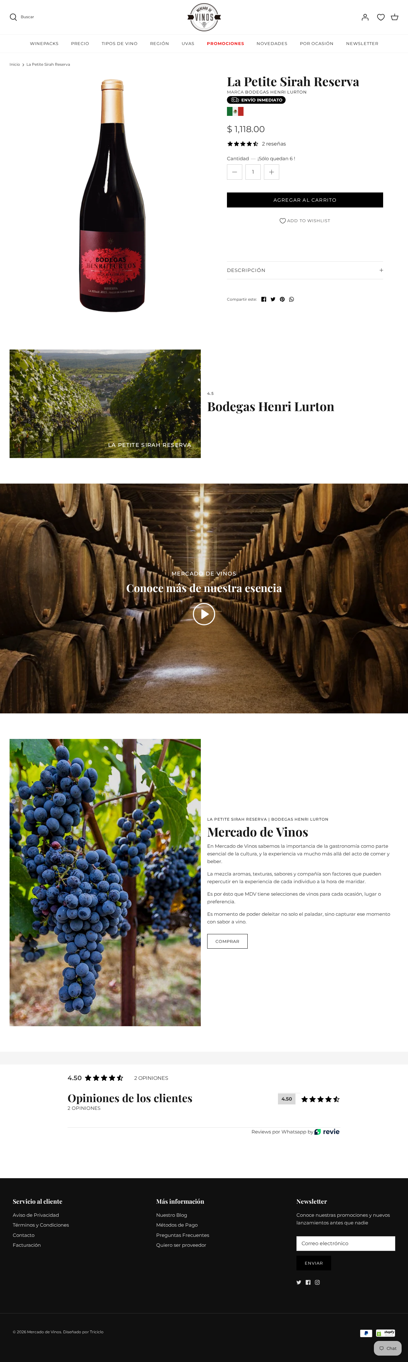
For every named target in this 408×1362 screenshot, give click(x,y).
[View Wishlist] (380, 17)
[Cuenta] (365, 17)
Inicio (15, 64)
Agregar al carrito (305, 200)
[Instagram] (317, 1282)
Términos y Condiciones (41, 1225)
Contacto (23, 1235)
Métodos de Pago (177, 1225)
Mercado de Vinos (44, 1331)
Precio (80, 43)
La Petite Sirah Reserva (48, 64)
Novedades (272, 43)
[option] (112, 196)
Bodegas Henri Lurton (276, 91)
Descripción (246, 270)
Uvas (188, 43)
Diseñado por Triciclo (83, 1331)
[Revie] (326, 1131)
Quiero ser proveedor (181, 1245)
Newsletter (362, 43)
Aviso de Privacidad (36, 1215)
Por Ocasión (317, 43)
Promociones (225, 43)
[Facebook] (308, 1282)
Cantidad (261, 158)
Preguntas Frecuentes (182, 1235)
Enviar (314, 1263)
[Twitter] (298, 1282)
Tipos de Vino (120, 43)
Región (159, 43)
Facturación (27, 1245)
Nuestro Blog (171, 1215)
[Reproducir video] (204, 614)
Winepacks (44, 43)
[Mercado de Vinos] (204, 17)
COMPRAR (227, 941)
